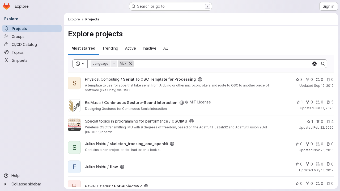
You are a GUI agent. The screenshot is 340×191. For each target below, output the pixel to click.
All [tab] (165, 48)
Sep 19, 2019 (324, 86)
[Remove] (131, 63)
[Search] (323, 63)
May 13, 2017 (324, 170)
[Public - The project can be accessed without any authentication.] (200, 79)
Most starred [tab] (83, 48)
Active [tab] (130, 48)
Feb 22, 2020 (323, 127)
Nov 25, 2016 (323, 150)
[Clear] (314, 63)
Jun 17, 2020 (324, 108)
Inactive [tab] (149, 48)
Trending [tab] (110, 48)
